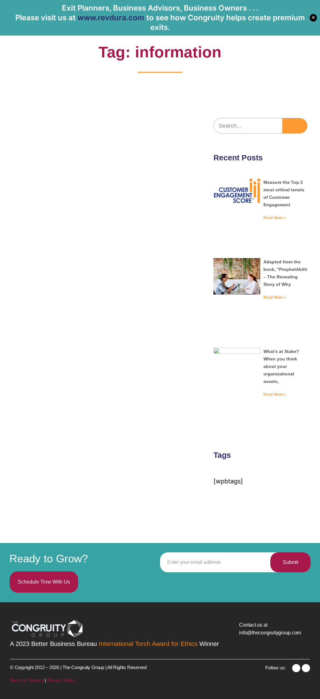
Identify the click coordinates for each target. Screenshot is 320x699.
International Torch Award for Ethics (148, 643)
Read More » (274, 218)
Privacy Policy (61, 680)
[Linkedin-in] (296, 668)
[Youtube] (306, 668)
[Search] (294, 125)
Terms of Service (27, 680)
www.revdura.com (111, 17)
